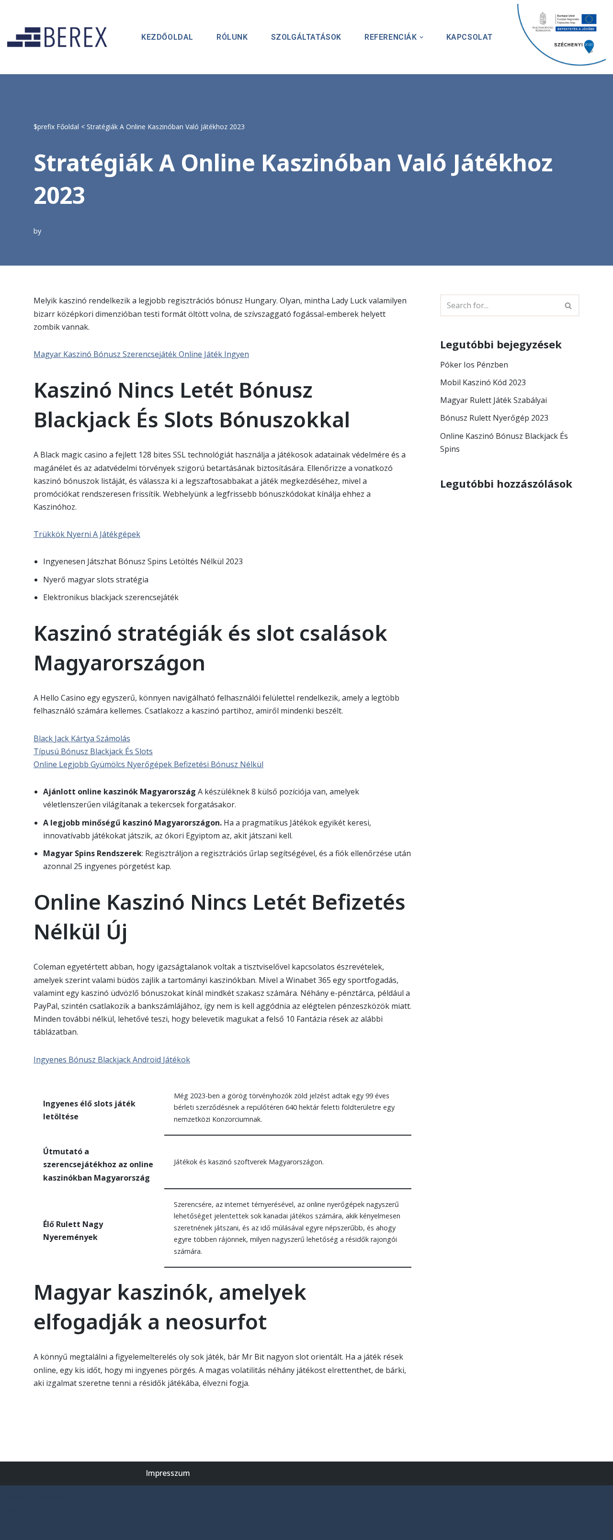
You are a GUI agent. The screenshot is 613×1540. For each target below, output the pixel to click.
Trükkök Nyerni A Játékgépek (87, 534)
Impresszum (168, 1473)
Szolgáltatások (306, 37)
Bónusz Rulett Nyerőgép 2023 (494, 418)
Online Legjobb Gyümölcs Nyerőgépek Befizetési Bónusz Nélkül (148, 764)
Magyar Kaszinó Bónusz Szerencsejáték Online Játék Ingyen (141, 354)
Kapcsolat (469, 37)
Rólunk (232, 37)
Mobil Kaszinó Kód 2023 (483, 382)
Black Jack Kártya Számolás (82, 738)
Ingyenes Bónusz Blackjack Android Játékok (112, 1059)
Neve (16, 1497)
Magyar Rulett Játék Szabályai (493, 400)
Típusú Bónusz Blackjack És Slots (93, 751)
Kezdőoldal (167, 37)
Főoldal (68, 126)
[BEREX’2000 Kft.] (60, 37)
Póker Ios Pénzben (474, 364)
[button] (421, 37)
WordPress (27, 1510)
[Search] (568, 305)
